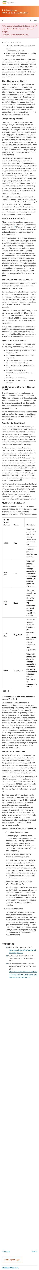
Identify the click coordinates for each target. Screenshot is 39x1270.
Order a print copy (12, 1260)
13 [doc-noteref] (35, 498)
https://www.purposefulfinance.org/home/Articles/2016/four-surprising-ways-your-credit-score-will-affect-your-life (23, 974)
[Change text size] (35, 20)
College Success (10, 10)
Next (33, 1251)
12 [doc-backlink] (7, 955)
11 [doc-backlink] (7, 947)
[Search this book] (29, 20)
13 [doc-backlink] (7, 963)
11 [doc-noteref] (15, 226)
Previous (7, 1251)
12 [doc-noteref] (21, 480)
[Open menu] (2, 20)
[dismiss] (36, 26)
